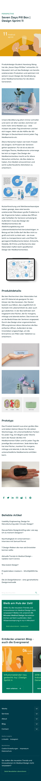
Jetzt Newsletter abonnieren (15, 771)
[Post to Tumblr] (26, 498)
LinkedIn (5, 739)
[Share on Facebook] (4, 498)
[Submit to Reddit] (21, 498)
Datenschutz (7, 751)
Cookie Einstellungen (10, 749)
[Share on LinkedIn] (13, 498)
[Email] (17, 498)
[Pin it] (30, 498)
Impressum (24, 749)
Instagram (14, 739)
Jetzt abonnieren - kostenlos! (17, 626)
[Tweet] (8, 498)
